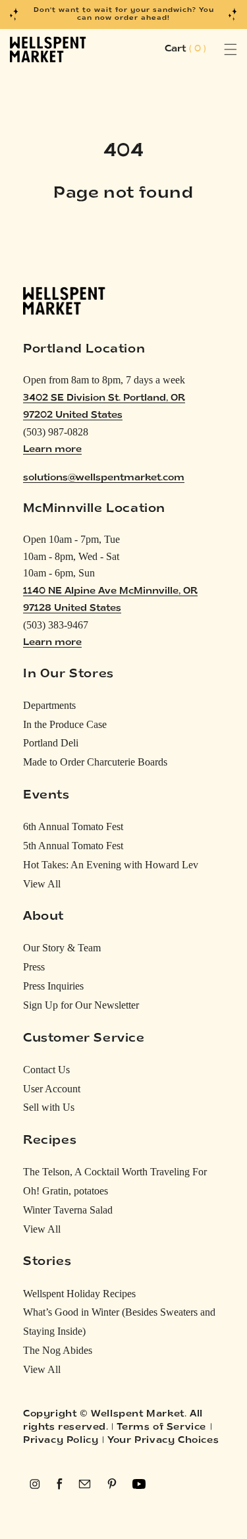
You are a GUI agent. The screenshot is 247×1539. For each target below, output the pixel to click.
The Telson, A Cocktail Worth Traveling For (115, 1171)
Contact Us (46, 1069)
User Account (51, 1088)
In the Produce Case (65, 724)
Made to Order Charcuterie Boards (95, 762)
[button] (215, 49)
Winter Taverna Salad (68, 1210)
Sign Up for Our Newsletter (81, 1005)
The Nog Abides (57, 1350)
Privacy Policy (60, 1440)
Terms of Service (161, 1427)
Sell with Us (48, 1107)
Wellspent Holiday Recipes (79, 1293)
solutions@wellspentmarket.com (103, 478)
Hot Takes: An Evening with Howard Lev (110, 864)
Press (34, 966)
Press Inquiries (53, 986)
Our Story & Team (62, 947)
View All (42, 883)
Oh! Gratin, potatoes (65, 1190)
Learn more (52, 450)
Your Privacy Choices (163, 1440)
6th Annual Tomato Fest (73, 826)
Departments (49, 705)
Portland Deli (50, 742)
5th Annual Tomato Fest (73, 845)
